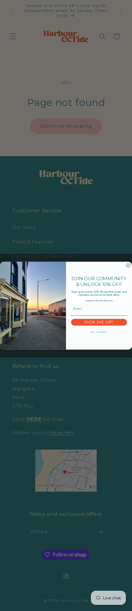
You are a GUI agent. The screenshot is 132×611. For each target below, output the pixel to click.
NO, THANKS (99, 332)
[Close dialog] (128, 265)
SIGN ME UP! (99, 321)
